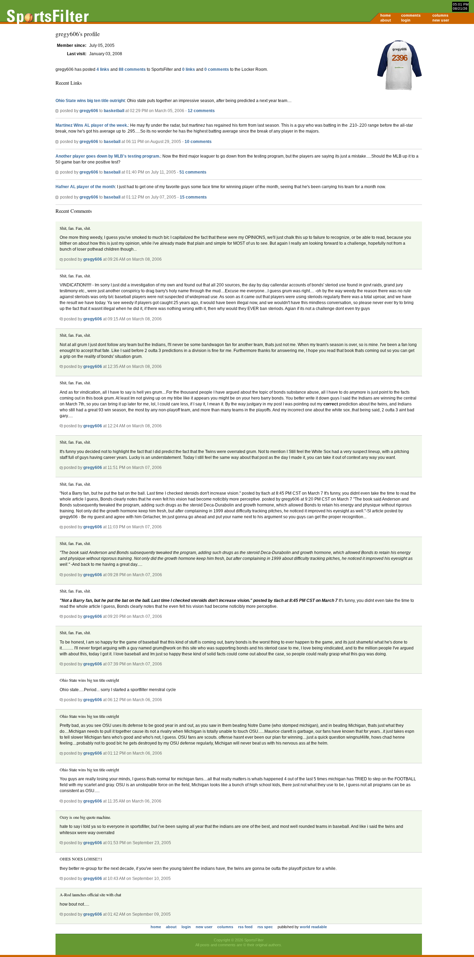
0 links (188, 69)
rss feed (245, 927)
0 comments (216, 69)
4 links (102, 69)
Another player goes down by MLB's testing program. (108, 156)
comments (411, 15)
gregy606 (88, 110)
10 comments (198, 141)
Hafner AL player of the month (85, 186)
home (385, 15)
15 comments (193, 197)
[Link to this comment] (61, 259)
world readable (313, 927)
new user (440, 20)
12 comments (201, 110)
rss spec (265, 927)
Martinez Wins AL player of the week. (92, 125)
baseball (112, 141)
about (385, 20)
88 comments (132, 69)
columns (440, 15)
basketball (114, 110)
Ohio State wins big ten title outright (90, 100)
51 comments (192, 172)
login (405, 20)
